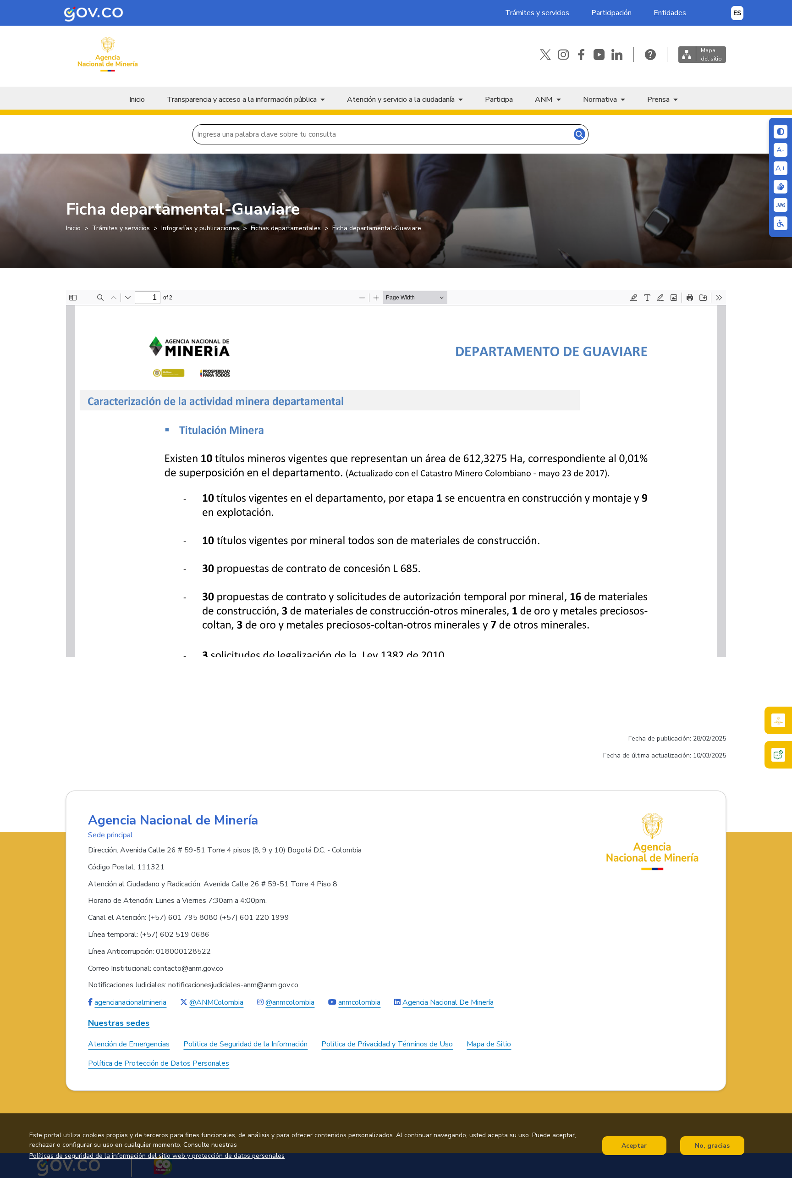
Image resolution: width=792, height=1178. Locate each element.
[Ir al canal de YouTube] (599, 54)
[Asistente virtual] (778, 755)
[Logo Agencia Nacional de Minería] (652, 841)
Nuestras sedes (118, 1023)
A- (780, 150)
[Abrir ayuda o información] (650, 54)
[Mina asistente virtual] (778, 720)
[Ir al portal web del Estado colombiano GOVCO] (93, 13)
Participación (611, 13)
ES (737, 13)
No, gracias (712, 1145)
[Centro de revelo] (780, 187)
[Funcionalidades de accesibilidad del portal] (780, 223)
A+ (781, 168)
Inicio (137, 99)
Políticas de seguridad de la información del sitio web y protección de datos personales (157, 1155)
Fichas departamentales (286, 228)
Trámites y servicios (537, 13)
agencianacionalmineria (130, 1002)
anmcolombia (359, 1002)
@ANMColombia (216, 1002)
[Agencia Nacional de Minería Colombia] (107, 54)
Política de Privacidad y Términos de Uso (387, 1044)
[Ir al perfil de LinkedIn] (616, 54)
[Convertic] (780, 205)
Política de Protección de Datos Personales (158, 1063)
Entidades (670, 13)
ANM (544, 99)
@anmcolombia (289, 1002)
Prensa (658, 99)
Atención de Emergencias (129, 1044)
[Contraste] (780, 131)
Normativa (600, 99)
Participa (499, 99)
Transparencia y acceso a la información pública (242, 99)
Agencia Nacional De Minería (448, 1002)
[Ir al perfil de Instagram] (563, 54)
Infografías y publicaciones (200, 228)
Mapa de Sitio (489, 1044)
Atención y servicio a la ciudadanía (401, 99)
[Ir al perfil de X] (545, 54)
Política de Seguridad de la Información (245, 1044)
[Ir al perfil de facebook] (581, 54)
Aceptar (634, 1145)
